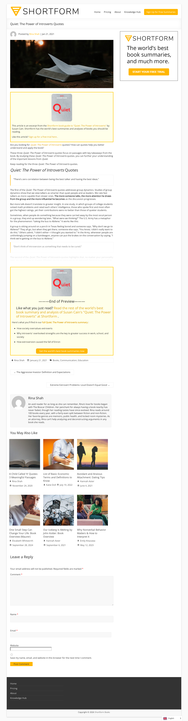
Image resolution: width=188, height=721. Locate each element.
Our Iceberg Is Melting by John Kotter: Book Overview (57, 533)
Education (83, 360)
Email (14, 630)
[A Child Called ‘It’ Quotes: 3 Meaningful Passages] (24, 440)
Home (97, 11)
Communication (68, 360)
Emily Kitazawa (87, 540)
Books (56, 360)
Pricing (107, 11)
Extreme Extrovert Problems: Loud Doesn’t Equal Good (80, 384)
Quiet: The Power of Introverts (46, 144)
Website (14, 645)
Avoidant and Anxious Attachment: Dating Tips (91, 475)
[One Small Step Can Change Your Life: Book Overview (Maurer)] (24, 496)
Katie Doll (51, 484)
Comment (16, 574)
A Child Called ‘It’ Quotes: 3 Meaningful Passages (23, 475)
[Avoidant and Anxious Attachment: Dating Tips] (92, 440)
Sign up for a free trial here (43, 136)
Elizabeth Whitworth (22, 540)
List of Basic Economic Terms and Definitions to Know (57, 477)
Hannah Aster (87, 481)
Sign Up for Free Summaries (160, 11)
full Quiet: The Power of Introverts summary (65, 322)
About (118, 11)
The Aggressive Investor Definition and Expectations (42, 372)
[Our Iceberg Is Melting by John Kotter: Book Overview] (58, 496)
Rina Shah (34, 34)
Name (14, 614)
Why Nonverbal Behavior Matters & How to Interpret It (91, 533)
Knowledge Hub (132, 11)
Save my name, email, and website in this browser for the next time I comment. (51, 657)
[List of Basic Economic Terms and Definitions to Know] (58, 440)
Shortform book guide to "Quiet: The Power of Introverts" (77, 125)
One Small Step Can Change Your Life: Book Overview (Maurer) (22, 533)
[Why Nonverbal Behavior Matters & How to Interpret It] (92, 496)
